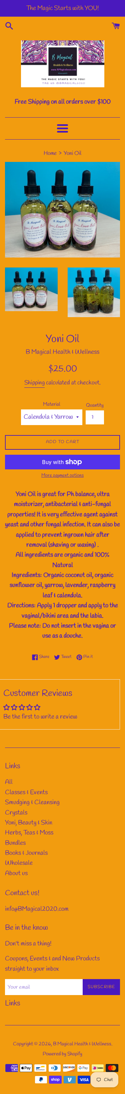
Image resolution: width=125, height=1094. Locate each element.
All (9, 782)
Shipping (34, 383)
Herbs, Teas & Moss (29, 832)
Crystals (16, 813)
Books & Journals (26, 853)
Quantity (95, 405)
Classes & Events (26, 792)
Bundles (15, 843)
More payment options (62, 475)
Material (51, 404)
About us (16, 873)
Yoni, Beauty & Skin (28, 823)
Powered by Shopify (62, 1054)
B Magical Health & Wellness (82, 1044)
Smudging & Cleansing (32, 802)
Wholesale (19, 863)
